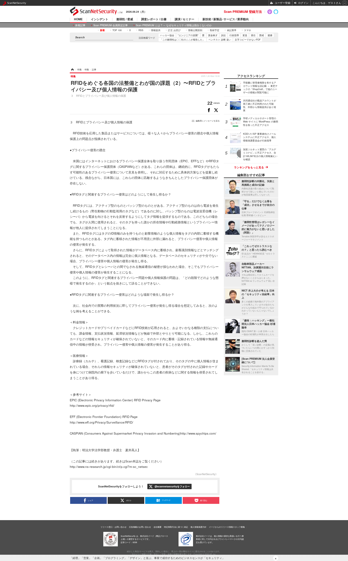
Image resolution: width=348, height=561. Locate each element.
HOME (78, 19)
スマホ (247, 30)
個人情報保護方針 (198, 526)
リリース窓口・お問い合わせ (114, 526)
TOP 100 (117, 30)
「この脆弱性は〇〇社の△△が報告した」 (182, 39)
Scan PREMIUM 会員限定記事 (110, 25)
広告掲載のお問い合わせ (140, 526)
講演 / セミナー (184, 19)
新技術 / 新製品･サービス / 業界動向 (225, 19)
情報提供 (155, 30)
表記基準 (231, 30)
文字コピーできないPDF (248, 39)
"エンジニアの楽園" (188, 35)
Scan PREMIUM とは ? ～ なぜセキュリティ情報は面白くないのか (174, 25)
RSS (140, 30)
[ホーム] (72, 69)
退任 (253, 35)
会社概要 (157, 526)
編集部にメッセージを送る (208, 120)
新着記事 (80, 25)
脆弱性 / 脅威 (124, 19)
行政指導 (234, 35)
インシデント (99, 19)
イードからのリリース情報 (221, 526)
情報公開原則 (195, 30)
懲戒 (261, 35)
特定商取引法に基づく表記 (176, 526)
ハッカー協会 (167, 35)
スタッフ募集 (239, 526)
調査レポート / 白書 (154, 19)
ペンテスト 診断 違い (219, 39)
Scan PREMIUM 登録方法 (243, 11)
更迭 (245, 35)
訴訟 (223, 35)
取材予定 (214, 30)
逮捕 (270, 35)
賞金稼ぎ (213, 35)
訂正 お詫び (174, 30)
